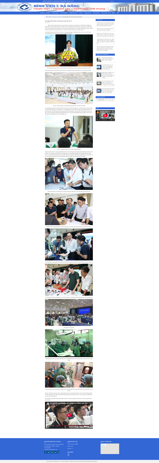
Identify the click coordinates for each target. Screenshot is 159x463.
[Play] (97, 119)
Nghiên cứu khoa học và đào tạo (55, 16)
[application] (105, 115)
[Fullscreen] (113, 119)
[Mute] (111, 119)
